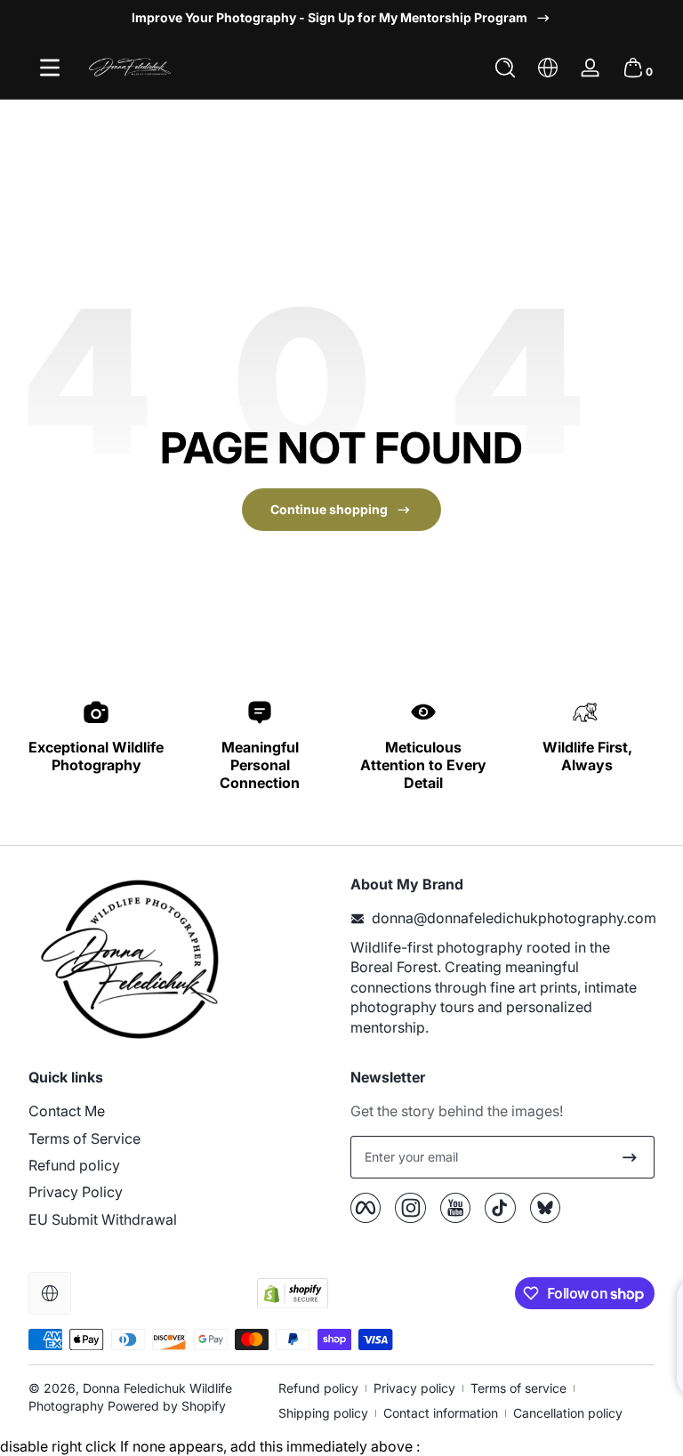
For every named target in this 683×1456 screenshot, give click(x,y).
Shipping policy (323, 1412)
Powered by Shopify (167, 1405)
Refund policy (74, 1165)
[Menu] (49, 67)
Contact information (440, 1412)
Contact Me (66, 1111)
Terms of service (518, 1388)
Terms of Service (84, 1138)
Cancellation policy (568, 1412)
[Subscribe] (630, 1157)
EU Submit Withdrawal (102, 1219)
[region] (341, 18)
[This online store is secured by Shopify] (292, 1293)
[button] (505, 67)
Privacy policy (414, 1388)
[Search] (505, 67)
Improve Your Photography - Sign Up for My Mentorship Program (329, 17)
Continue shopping (329, 509)
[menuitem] (180, 1111)
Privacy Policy (75, 1192)
